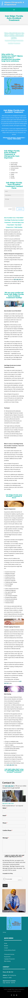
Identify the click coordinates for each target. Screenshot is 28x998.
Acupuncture (7, 956)
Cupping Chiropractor (9, 959)
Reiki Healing (7, 961)
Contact (6, 948)
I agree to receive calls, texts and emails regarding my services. (14, 856)
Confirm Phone (7, 830)
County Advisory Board (9, 950)
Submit (20, 209)
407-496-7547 (10, 972)
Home (5, 943)
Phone (5, 823)
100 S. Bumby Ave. (11, 975)
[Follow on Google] (17, 995)
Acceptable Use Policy (8, 873)
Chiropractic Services (9, 954)
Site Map (4, 932)
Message (6, 838)
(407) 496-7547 (17, 279)
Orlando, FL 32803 (7, 977)
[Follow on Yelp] (14, 995)
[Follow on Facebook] (11, 995)
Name (5, 808)
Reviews (6, 945)
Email (5, 815)
